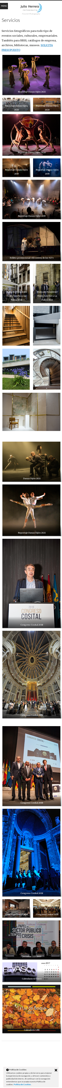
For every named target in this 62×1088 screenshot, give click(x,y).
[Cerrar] (56, 1070)
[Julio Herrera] (31, 8)
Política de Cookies (22, 1084)
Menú (4, 6)
